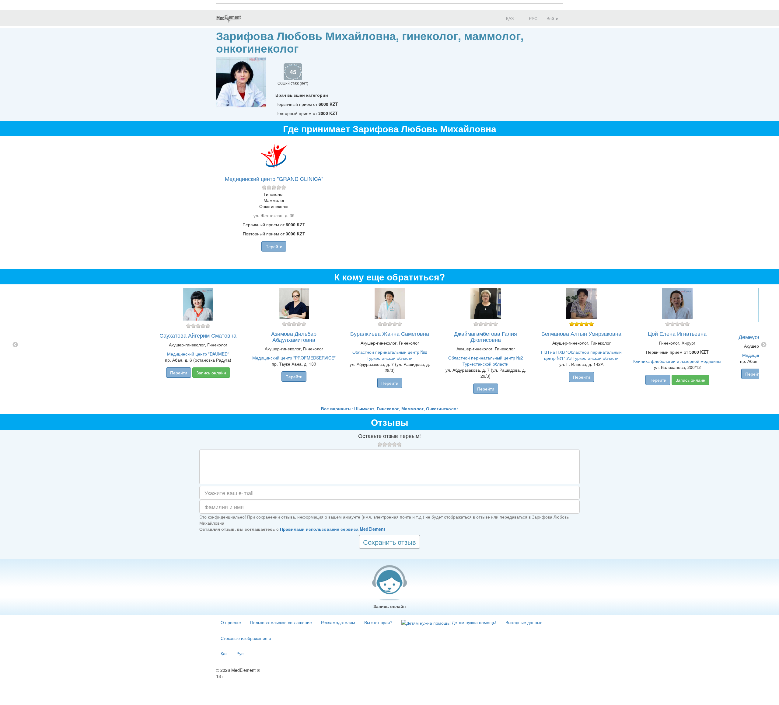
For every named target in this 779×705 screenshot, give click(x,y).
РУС (532, 18)
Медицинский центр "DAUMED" (198, 354)
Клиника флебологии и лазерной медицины (677, 361)
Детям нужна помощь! (473, 622)
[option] (390, 345)
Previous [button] (15, 345)
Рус (239, 653)
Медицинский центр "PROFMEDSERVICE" (294, 358)
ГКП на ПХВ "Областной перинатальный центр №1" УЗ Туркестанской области (581, 355)
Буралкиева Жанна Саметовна (389, 333)
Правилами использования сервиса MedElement (332, 529)
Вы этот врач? (378, 622)
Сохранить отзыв (389, 542)
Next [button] (764, 345)
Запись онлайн (211, 373)
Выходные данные (524, 622)
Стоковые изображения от (247, 638)
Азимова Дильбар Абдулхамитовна (293, 336)
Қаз (224, 653)
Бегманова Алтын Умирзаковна (581, 333)
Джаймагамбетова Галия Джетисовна (485, 336)
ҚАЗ (509, 18)
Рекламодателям (338, 622)
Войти (552, 18)
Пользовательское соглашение (281, 622)
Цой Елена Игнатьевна (677, 333)
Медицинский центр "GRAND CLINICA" (274, 178)
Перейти (273, 246)
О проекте (231, 622)
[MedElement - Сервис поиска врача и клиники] (228, 18)
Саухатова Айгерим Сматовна (197, 335)
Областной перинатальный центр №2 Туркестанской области (389, 355)
